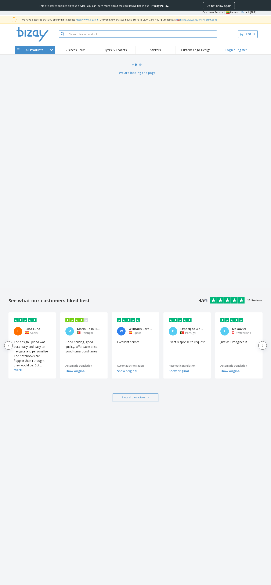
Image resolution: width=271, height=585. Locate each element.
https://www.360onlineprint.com (198, 19)
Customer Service (212, 12)
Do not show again (218, 5)
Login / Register (236, 50)
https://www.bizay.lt (87, 19)
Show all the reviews (133, 397)
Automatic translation (78, 365)
